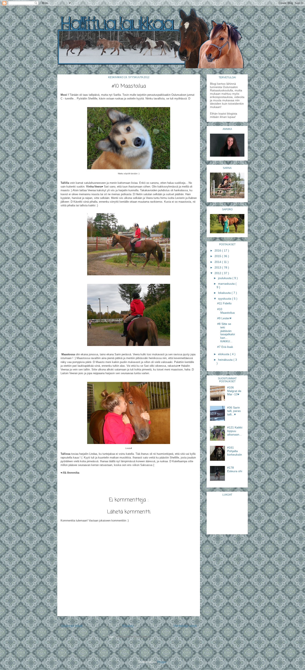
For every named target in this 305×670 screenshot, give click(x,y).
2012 (218, 273)
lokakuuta (225, 292)
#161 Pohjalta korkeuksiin (234, 451)
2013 (218, 267)
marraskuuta (226, 283)
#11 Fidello (224, 303)
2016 (218, 250)
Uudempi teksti (72, 626)
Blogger (161, 661)
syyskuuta (225, 298)
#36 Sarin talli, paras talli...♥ (234, 411)
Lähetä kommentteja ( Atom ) (132, 636)
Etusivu (127, 626)
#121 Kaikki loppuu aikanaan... (234, 431)
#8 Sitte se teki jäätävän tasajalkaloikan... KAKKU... (226, 332)
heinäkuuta (225, 359)
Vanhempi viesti (185, 626)
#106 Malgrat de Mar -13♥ (234, 391)
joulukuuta (225, 278)
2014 (218, 262)
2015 (218, 256)
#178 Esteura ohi (234, 469)
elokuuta (224, 354)
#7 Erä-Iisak (225, 346)
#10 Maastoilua (226, 310)
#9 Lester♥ (224, 318)
